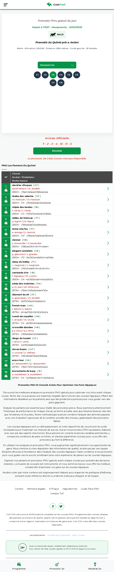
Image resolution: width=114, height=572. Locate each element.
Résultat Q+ (95, 568)
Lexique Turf (57, 493)
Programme (19, 568)
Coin (59, 4)
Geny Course (78, 535)
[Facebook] (53, 506)
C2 (45, 75)
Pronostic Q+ (57, 568)
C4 (60, 75)
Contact (19, 489)
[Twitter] (61, 506)
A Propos (54, 489)
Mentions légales (36, 489)
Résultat (57, 151)
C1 (37, 75)
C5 (68, 75)
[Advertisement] (60, 107)
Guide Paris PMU (90, 489)
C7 (53, 82)
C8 (60, 82)
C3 (53, 75)
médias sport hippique (59, 535)
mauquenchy (47, 65)
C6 (76, 75)
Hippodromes (70, 489)
